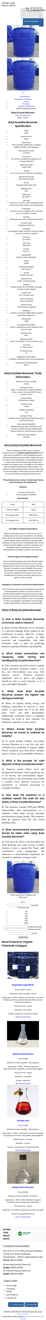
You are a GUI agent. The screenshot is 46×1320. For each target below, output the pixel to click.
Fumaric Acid (23, 1120)
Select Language (31, 21)
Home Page (11, 1285)
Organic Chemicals (26, 106)
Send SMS (33, 1304)
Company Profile (10, 1290)
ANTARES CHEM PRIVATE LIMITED (8, 4)
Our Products (12, 1294)
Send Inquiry (24, 96)
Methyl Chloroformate (23, 1187)
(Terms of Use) (23, 1314)
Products (26, 104)
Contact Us (11, 1298)
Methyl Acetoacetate (23, 1054)
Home (26, 101)
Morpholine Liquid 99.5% (23, 985)
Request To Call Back (23, 99)
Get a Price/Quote (23, 115)
